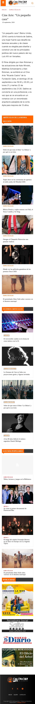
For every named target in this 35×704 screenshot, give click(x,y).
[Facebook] (14, 27)
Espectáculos (14, 9)
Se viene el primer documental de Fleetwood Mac (15, 509)
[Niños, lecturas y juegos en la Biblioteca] (17, 465)
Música (6, 335)
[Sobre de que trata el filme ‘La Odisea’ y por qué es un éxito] (17, 135)
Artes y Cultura (10, 368)
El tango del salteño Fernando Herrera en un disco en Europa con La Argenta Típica (17, 541)
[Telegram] (27, 27)
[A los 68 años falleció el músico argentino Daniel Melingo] (17, 423)
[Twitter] (17, 689)
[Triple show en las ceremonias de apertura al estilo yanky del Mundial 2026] (17, 165)
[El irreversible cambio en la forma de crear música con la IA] (17, 322)
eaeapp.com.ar (21, 702)
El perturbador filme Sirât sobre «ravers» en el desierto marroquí (15, 574)
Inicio (4, 9)
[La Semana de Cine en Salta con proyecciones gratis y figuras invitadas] (17, 356)
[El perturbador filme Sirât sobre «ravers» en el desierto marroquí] (17, 284)
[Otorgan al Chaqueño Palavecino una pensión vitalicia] (17, 224)
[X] (18, 27)
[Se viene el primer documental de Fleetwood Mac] (17, 494)
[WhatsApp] (22, 27)
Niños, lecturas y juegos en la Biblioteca (17, 479)
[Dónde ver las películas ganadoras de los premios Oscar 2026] (17, 254)
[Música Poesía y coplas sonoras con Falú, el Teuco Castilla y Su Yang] (17, 194)
